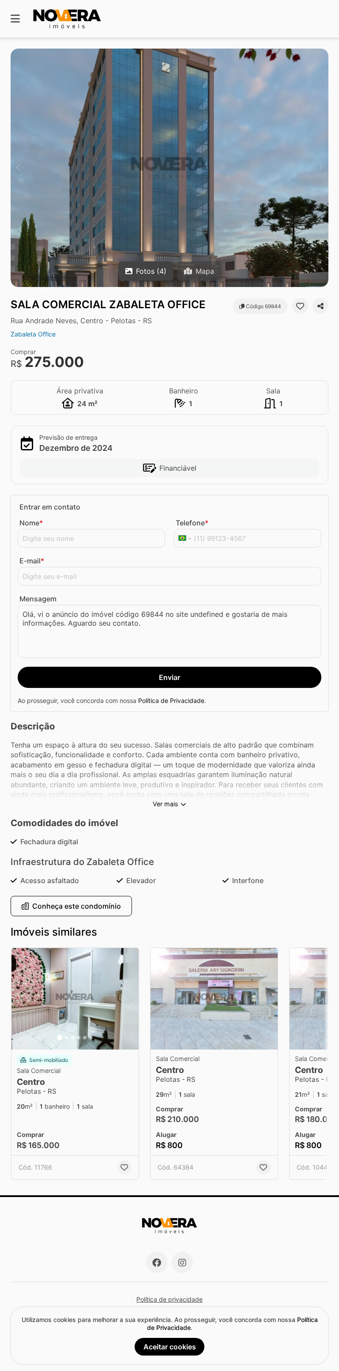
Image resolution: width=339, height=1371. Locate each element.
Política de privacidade (169, 1299)
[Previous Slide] (18, 168)
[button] (169, 168)
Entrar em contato (49, 506)
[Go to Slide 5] (85, 1037)
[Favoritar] (300, 306)
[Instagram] (182, 1262)
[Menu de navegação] (15, 19)
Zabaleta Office (33, 334)
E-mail (31, 560)
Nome (31, 522)
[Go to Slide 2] (66, 1037)
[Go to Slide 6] (91, 1037)
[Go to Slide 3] (72, 1037)
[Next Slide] (320, 168)
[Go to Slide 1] (59, 1037)
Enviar (169, 677)
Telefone (192, 522)
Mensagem (37, 598)
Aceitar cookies (169, 1346)
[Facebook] (156, 1262)
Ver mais (165, 804)
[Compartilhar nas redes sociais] (320, 306)
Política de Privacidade (171, 700)
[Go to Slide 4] (78, 1037)
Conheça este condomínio (76, 906)
